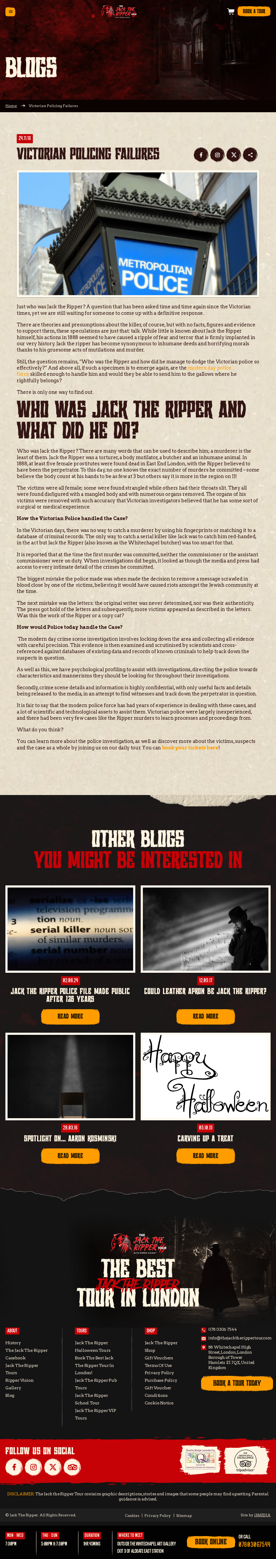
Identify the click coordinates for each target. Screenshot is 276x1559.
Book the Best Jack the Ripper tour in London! (94, 1365)
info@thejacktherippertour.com (240, 1338)
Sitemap (184, 1515)
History (13, 1342)
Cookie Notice (159, 1403)
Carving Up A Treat (206, 1139)
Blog (9, 1395)
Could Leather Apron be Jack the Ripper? (205, 991)
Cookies (132, 1515)
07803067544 (255, 1544)
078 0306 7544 (222, 1330)
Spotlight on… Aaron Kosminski (70, 1139)
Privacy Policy (159, 1372)
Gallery (13, 1387)
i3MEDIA (262, 1515)
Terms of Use (158, 1365)
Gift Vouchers (159, 1357)
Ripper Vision (19, 1380)
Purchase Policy (161, 1380)
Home (11, 106)
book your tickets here (190, 747)
